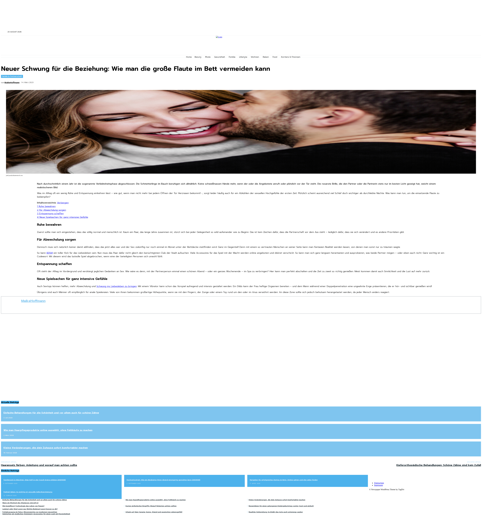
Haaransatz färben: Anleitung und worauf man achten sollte (39, 465)
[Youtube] (400, 32)
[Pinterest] (56, 81)
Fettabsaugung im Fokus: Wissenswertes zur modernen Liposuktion (29, 512)
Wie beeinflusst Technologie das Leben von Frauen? (23, 506)
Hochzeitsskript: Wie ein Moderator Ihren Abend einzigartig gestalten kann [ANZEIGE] (163, 480)
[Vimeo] (396, 32)
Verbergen (63, 202)
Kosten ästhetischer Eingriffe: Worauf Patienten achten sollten (151, 506)
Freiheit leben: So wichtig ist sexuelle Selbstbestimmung (28, 492)
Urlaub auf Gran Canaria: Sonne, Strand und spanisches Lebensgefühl (154, 512)
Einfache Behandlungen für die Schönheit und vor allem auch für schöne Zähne (51, 413)
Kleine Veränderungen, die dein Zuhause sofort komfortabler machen (46, 448)
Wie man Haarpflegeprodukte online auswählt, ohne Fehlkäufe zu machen (48, 430)
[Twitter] (393, 32)
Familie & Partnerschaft (12, 76)
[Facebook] (386, 32)
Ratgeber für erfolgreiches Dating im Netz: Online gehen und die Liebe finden (284, 480)
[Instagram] (390, 32)
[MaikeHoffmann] (11, 305)
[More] (75, 81)
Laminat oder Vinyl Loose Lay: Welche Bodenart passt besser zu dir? (30, 509)
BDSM (50, 253)
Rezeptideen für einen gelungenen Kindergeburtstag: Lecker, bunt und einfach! (281, 506)
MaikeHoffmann (12, 82)
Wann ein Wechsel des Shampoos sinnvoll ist (20, 503)
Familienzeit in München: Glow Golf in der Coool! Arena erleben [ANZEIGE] (35, 480)
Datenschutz (379, 483)
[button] (4, 32)
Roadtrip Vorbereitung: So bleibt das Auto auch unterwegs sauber (276, 512)
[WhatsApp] (66, 81)
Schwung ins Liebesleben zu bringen (117, 286)
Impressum (378, 485)
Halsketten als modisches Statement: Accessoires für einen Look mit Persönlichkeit (36, 514)
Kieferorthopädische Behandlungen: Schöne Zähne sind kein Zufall (438, 465)
